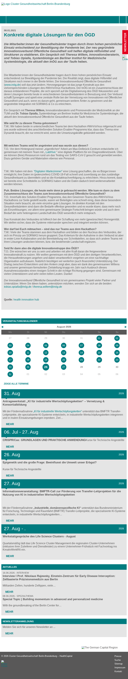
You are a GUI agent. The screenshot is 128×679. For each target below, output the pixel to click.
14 (81, 352)
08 (99, 345)
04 (28, 345)
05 (45, 345)
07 (81, 345)
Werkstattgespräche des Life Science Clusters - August (39, 536)
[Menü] (9, 19)
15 (99, 352)
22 (99, 359)
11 (28, 352)
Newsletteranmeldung (18, 621)
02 (117, 338)
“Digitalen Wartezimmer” (48, 171)
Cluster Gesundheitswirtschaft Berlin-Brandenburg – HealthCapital (40, 656)
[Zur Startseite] (35, 5)
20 (63, 359)
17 (10, 359)
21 (81, 359)
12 (45, 352)
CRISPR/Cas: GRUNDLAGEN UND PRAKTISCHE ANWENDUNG (44, 440)
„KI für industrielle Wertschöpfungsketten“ (57, 411)
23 (117, 359)
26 (46, 367)
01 (99, 338)
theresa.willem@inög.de (47, 286)
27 (63, 367)
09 (117, 345)
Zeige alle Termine (16, 383)
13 (63, 352)
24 (10, 367)
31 (10, 374)
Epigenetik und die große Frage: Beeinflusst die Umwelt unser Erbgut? (49, 462)
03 (10, 345)
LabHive (50, 152)
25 (28, 367)
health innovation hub (26, 299)
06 (63, 345)
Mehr (9, 424)
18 (28, 359)
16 (117, 352)
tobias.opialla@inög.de (17, 286)
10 (10, 352)
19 (45, 359)
